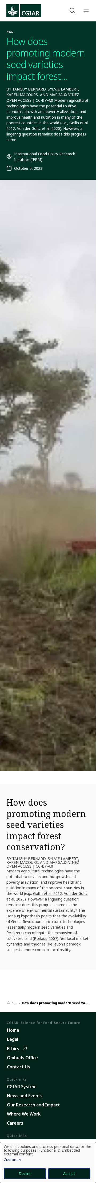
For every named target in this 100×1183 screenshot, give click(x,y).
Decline (25, 1173)
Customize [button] (13, 1160)
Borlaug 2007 (45, 938)
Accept (69, 1173)
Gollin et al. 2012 (47, 893)
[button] (73, 10)
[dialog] (48, 1162)
